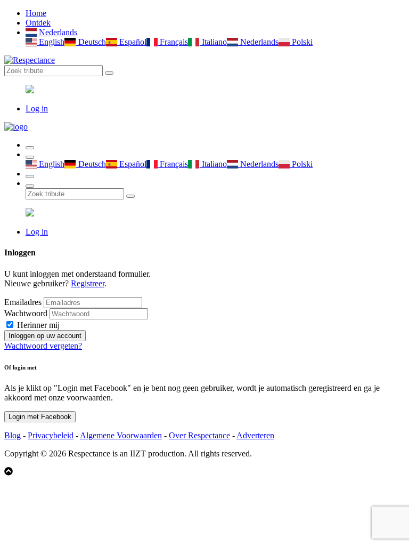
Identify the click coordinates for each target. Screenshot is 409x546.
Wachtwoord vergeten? (43, 345)
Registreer (87, 283)
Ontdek (38, 22)
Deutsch (90, 41)
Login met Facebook (40, 417)
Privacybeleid (50, 435)
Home (36, 13)
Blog (12, 435)
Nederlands (57, 32)
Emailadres (23, 302)
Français (173, 41)
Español (131, 41)
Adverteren (255, 435)
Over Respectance (199, 435)
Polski (301, 41)
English (50, 41)
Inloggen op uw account (45, 336)
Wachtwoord (25, 313)
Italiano (213, 41)
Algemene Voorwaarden (121, 435)
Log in (37, 108)
